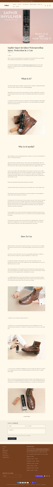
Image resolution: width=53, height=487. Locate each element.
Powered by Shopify (22, 484)
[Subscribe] (20, 476)
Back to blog (27, 416)
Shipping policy (44, 484)
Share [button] (10, 55)
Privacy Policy (5, 453)
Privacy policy (33, 484)
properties (29, 87)
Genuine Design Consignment (42, 448)
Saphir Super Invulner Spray (29, 64)
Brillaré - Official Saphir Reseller (14, 484)
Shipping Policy (5, 450)
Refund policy (28, 484)
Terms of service (38, 484)
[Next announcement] (40, 1)
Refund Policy (5, 452)
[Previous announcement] (12, 1)
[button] (15, 4)
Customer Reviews (6, 457)
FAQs (3, 448)
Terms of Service (6, 455)
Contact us (4, 446)
